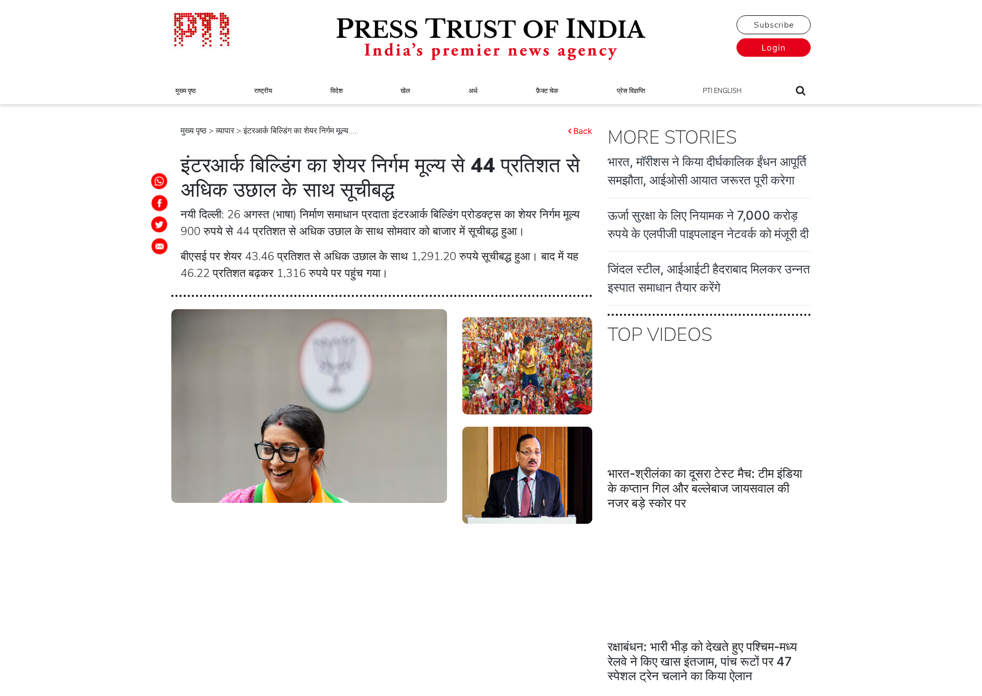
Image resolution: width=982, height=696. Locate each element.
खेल (405, 91)
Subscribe (774, 25)
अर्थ (473, 91)
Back (582, 131)
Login (774, 47)
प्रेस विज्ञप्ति (631, 91)
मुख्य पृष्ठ (185, 91)
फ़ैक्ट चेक (547, 91)
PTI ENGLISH (722, 91)
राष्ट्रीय (263, 91)
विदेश (336, 91)
